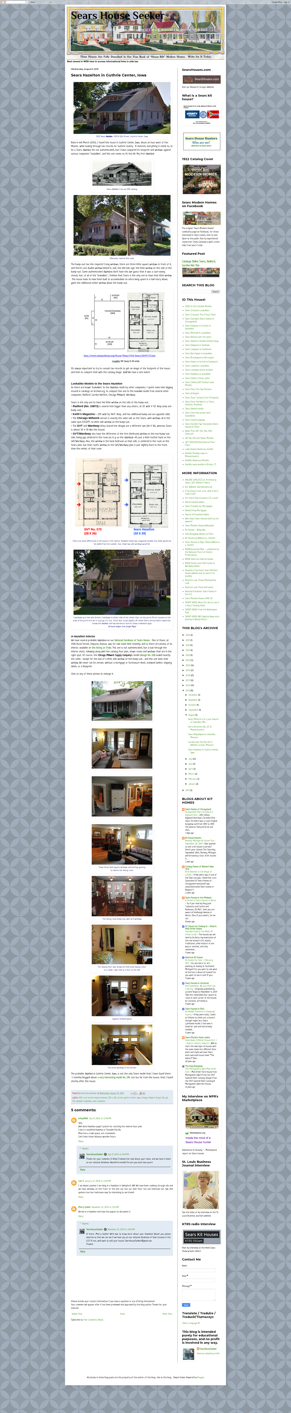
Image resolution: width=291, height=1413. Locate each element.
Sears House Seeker (118, 15)
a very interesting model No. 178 (113, 1077)
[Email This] (132, 1093)
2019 (188, 670)
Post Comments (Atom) (93, 1320)
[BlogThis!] (135, 1093)
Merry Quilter (84, 1207)
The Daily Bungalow (193, 1066)
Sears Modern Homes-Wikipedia (199, 525)
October (193, 705)
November (193, 700)
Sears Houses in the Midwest (198, 898)
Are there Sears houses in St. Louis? (201, 498)
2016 (188, 685)
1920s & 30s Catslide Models (198, 306)
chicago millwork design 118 (152, 1098)
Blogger (200, 1377)
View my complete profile (208, 1353)
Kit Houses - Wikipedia (195, 530)
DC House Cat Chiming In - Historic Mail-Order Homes (201, 927)
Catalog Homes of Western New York (199, 867)
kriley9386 (83, 1118)
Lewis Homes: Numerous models (199, 449)
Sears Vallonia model (194, 409)
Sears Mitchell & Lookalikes (198, 333)
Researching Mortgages (196, 510)
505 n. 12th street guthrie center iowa (124, 1098)
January (192, 784)
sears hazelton (99, 1101)
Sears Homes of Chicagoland (198, 809)
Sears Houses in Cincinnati (197, 983)
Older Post (167, 1314)
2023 (188, 650)
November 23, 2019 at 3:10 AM (105, 1207)
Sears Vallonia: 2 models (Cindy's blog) (202, 341)
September (194, 710)
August (192, 715)
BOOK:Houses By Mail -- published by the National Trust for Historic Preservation (202, 552)
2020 (188, 665)
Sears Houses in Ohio (194, 1009)
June (191, 764)
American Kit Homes (194, 957)
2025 (188, 640)
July (191, 759)
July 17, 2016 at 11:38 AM (100, 1118)
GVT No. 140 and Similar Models (199, 438)
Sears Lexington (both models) (199, 370)
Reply (80, 1141)
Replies (85, 1149)
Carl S (81, 1181)
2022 (188, 655)
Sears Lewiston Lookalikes (197, 366)
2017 (188, 680)
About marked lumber (194, 502)
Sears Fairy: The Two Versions (198, 389)
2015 (188, 690)
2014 (188, 790)
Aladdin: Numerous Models (197, 460)
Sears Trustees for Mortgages (198, 506)
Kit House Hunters (193, 838)
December (193, 695)
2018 (188, 675)
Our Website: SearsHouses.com (198, 487)
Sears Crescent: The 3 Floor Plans (200, 315)
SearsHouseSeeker (94, 1154)
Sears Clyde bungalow (195, 420)
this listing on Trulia (101, 647)
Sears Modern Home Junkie (197, 1037)
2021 (188, 660)
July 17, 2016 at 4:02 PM (118, 1154)
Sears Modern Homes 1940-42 (198, 598)
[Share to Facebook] (140, 1093)
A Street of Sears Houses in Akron (200, 900)
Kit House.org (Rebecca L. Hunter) (200, 538)
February (193, 779)
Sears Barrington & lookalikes (198, 353)
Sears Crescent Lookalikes (197, 310)
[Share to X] (138, 1093)
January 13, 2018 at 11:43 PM (98, 1181)
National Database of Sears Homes (132, 640)
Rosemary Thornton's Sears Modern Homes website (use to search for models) (201, 573)
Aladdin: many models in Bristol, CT (200, 464)
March (192, 774)
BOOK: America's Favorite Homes (199, 559)
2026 (188, 635)
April (191, 769)
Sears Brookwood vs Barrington (199, 357)
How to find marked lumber (197, 514)
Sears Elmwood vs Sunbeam (197, 345)
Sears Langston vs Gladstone (198, 349)
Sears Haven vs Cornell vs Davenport (201, 362)
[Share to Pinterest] (143, 1093)
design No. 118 (148, 655)
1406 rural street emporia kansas (93, 1098)
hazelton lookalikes (84, 1101)
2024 (188, 645)
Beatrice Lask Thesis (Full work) (199, 587)
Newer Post (77, 1314)
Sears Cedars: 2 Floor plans (197, 378)
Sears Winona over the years (198, 337)
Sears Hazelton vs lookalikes (198, 374)
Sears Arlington (192, 393)
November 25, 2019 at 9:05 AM (121, 1229)
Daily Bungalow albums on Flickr (199, 534)
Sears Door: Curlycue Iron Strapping (201, 398)
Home (122, 1314)
